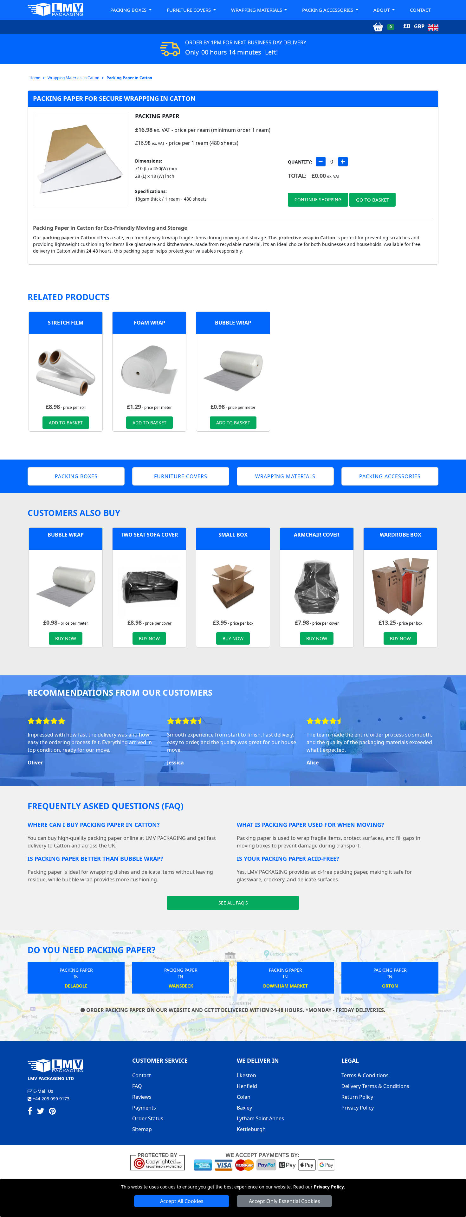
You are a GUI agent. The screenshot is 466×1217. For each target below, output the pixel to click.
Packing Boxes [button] (129, 10)
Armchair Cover (317, 534)
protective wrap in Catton (307, 238)
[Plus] (343, 161)
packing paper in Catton (68, 238)
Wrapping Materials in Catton (73, 77)
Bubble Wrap (233, 322)
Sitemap (142, 1129)
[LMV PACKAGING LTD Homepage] (55, 9)
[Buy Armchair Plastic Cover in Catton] (316, 586)
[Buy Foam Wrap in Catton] (149, 370)
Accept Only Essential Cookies (284, 1201)
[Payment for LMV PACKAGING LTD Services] (264, 1161)
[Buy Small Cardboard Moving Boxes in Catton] (233, 586)
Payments (144, 1107)
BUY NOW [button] (65, 638)
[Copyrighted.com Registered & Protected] (160, 1161)
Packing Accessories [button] (328, 10)
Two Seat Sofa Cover (149, 534)
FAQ (137, 1086)
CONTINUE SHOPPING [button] (317, 199)
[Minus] (321, 161)
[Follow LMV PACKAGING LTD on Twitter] (40, 1112)
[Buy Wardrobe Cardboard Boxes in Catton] (400, 586)
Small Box (233, 534)
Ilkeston (246, 1075)
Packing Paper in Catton (129, 77)
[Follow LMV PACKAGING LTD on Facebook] (30, 1112)
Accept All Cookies (182, 1201)
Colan (243, 1096)
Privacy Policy (329, 1187)
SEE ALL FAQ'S (233, 903)
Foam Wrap (149, 322)
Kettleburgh (251, 1129)
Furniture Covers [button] (189, 10)
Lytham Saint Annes (260, 1118)
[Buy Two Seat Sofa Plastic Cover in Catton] (149, 586)
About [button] (382, 10)
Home (34, 77)
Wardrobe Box (400, 534)
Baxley (244, 1107)
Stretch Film (65, 322)
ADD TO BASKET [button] (66, 423)
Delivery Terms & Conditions (375, 1086)
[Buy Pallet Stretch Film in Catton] (65, 370)
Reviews (142, 1096)
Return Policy (357, 1096)
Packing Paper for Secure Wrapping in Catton (114, 98)
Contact (420, 10)
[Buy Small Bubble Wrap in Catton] (233, 370)
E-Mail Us (42, 1091)
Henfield (247, 1086)
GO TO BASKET (372, 199)
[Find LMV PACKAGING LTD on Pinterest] (52, 1112)
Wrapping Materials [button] (257, 10)
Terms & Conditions (365, 1075)
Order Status (147, 1118)
